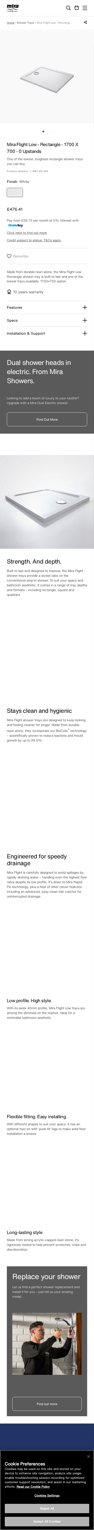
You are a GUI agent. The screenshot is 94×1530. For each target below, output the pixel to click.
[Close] (89, 1457)
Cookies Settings (47, 1495)
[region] (47, 1490)
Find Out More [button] (47, 419)
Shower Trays (25, 23)
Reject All (47, 1508)
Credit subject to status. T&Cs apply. (34, 240)
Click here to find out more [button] (27, 232)
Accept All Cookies (47, 1521)
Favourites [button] (20, 256)
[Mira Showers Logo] (13, 8)
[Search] (68, 8)
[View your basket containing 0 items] (76, 7)
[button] (43, 131)
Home (10, 23)
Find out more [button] (47, 1403)
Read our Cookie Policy (33, 1486)
